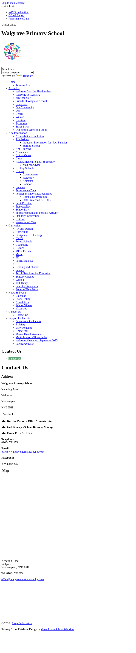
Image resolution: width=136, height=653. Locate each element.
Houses (20, 171)
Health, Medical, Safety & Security (35, 161)
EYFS (19, 238)
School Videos (24, 305)
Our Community (25, 107)
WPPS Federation (18, 12)
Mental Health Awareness (30, 334)
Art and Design (24, 228)
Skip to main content (12, 2)
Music (19, 254)
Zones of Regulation (27, 289)
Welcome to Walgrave (28, 94)
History (20, 247)
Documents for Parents (28, 321)
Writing (20, 279)
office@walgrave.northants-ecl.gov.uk (22, 451)
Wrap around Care (26, 222)
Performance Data (18, 18)
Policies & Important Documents (34, 193)
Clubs (19, 158)
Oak (18, 110)
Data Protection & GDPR (37, 199)
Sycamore (21, 123)
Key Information (17, 132)
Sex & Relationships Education (33, 273)
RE (17, 263)
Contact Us (14, 311)
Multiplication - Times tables (31, 337)
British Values (23, 155)
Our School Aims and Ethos (31, 129)
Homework (22, 330)
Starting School (31, 145)
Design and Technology (29, 235)
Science (20, 270)
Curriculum (14, 225)
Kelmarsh (28, 180)
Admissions (22, 139)
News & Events (17, 292)
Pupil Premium (24, 203)
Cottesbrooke (30, 174)
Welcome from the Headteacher (33, 91)
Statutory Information (27, 215)
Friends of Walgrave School (31, 101)
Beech (19, 113)
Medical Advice (31, 164)
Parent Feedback (25, 343)
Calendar (21, 295)
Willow (20, 116)
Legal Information (22, 623)
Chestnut (21, 120)
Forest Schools (24, 241)
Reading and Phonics (27, 267)
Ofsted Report (16, 15)
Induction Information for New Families (45, 142)
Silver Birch (22, 126)
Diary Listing (23, 298)
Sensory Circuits (25, 276)
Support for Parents (19, 318)
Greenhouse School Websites (57, 629)
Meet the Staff (23, 97)
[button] (17, 24)
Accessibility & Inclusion (30, 136)
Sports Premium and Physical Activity (37, 212)
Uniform (20, 219)
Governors (21, 104)
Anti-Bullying (23, 148)
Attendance (22, 152)
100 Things (22, 282)
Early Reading (24, 327)
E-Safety (20, 324)
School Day (22, 209)
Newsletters (22, 302)
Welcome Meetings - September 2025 (37, 340)
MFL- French (23, 251)
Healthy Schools (25, 168)
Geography (22, 244)
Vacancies (21, 308)
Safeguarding (23, 206)
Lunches (20, 187)
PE (17, 257)
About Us (13, 88)
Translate (28, 75)
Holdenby (28, 177)
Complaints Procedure (35, 196)
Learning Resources (27, 286)
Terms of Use (23, 85)
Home (11, 81)
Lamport (27, 184)
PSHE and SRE (24, 260)
